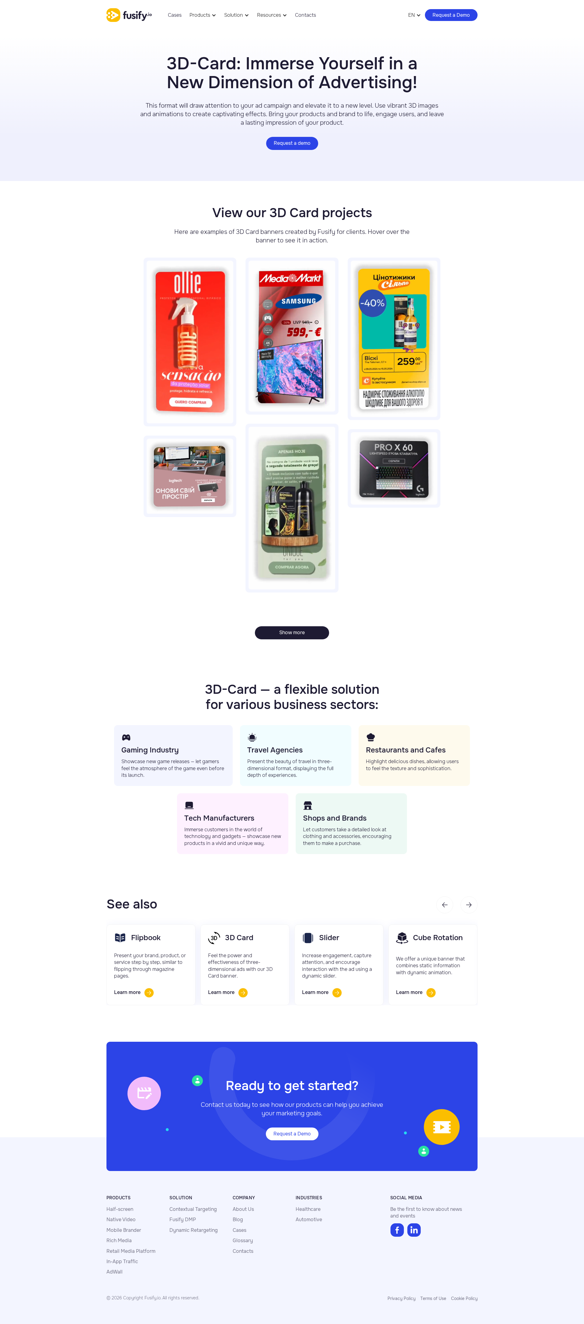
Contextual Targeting (193, 1209)
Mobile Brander (123, 1230)
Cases (175, 15)
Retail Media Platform (130, 1251)
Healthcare (308, 1209)
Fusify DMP (182, 1219)
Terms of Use (433, 1298)
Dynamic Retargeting (193, 1230)
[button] (202, 15)
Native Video (121, 1219)
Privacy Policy (401, 1298)
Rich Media (119, 1240)
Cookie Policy (464, 1298)
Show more (292, 632)
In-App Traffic (122, 1261)
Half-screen (119, 1209)
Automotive (309, 1219)
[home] (129, 15)
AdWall (114, 1272)
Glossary (243, 1240)
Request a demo (292, 143)
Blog (238, 1219)
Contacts (305, 15)
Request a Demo (451, 15)
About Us (243, 1209)
